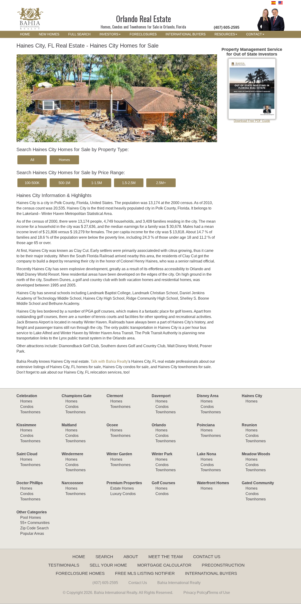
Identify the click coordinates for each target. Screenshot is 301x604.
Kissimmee (26, 425)
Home (78, 556)
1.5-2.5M (129, 183)
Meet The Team (165, 556)
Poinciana (206, 425)
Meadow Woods (256, 454)
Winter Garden (119, 454)
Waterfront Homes (213, 483)
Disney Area (207, 396)
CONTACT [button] (254, 34)
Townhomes (30, 412)
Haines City (252, 396)
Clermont (115, 396)
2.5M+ (161, 183)
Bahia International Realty (179, 583)
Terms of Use (219, 593)
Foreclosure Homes (80, 573)
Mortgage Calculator (164, 565)
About (130, 556)
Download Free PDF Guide (252, 121)
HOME (25, 34)
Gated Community (258, 483)
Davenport (161, 396)
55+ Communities (35, 523)
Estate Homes (122, 488)
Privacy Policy (195, 593)
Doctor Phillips (29, 483)
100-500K (32, 183)
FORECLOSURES (143, 34)
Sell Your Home (108, 565)
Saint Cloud (26, 454)
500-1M (64, 183)
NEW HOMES (49, 34)
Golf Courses (163, 483)
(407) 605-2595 (105, 583)
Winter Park (162, 454)
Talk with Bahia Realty (109, 361)
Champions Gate (76, 396)
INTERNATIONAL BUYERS (186, 34)
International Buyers (211, 573)
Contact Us (206, 556)
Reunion (249, 425)
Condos (26, 407)
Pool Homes (30, 517)
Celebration (26, 396)
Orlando (159, 425)
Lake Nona (206, 454)
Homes (64, 160)
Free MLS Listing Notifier (145, 573)
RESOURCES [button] (224, 34)
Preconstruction (223, 565)
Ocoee (112, 425)
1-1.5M (96, 183)
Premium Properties (124, 483)
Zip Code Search (34, 528)
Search (104, 556)
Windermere (72, 454)
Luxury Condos (123, 494)
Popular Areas (32, 534)
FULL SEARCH (79, 34)
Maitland (69, 425)
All (32, 160)
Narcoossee (72, 483)
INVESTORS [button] (108, 34)
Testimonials (63, 565)
